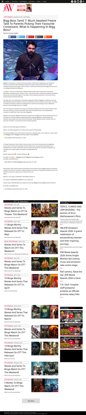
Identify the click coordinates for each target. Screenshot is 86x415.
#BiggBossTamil (10, 134)
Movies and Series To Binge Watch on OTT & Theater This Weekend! (15, 211)
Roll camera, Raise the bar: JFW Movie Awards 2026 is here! (71, 275)
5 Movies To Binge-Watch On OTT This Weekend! (14, 386)
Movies (38, 1)
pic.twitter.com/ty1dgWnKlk (31, 134)
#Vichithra (23, 127)
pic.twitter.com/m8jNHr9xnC (10, 186)
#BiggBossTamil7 (19, 134)
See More (31, 401)
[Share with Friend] (39, 37)
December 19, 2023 (21, 138)
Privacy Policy (27, 412)
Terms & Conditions (14, 412)
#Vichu (32, 176)
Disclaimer (21, 412)
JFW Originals (23, 1)
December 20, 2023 (31, 162)
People (44, 1)
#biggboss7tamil (39, 157)
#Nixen (5, 154)
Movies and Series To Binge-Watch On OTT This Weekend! (14, 264)
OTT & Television (8, 17)
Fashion (7, 1)
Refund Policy (33, 412)
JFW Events (15, 1)
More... (62, 224)
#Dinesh (5, 176)
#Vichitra (53, 183)
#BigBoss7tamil (38, 183)
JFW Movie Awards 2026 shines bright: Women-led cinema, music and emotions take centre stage (70, 259)
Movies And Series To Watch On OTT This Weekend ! (14, 247)
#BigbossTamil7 (46, 183)
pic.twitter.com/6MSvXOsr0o (10, 159)
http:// (5, 151)
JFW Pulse (31, 1)
